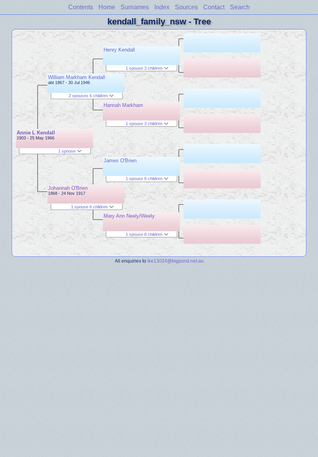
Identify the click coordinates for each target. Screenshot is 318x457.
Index (161, 7)
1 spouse (67, 151)
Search (240, 7)
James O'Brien (120, 160)
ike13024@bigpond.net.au (175, 260)
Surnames (135, 7)
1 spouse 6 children (90, 206)
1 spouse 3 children (145, 68)
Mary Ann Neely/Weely (129, 216)
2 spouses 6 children (89, 95)
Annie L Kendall (36, 133)
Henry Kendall (119, 50)
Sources (186, 7)
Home (107, 7)
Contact (214, 7)
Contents (80, 7)
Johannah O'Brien (68, 188)
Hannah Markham (123, 105)
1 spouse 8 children (145, 178)
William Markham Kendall (76, 77)
